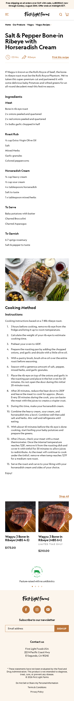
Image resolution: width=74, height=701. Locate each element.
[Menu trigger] (7, 14)
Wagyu (30, 24)
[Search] (61, 14)
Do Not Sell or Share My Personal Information (37, 683)
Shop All (64, 496)
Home (8, 24)
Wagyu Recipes (43, 24)
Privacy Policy (36, 691)
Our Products (19, 24)
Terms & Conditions (37, 687)
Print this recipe (60, 57)
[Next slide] (68, 516)
